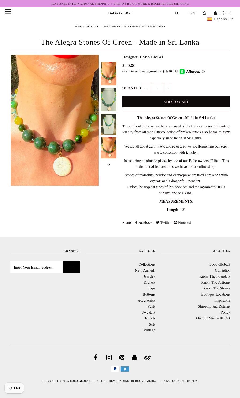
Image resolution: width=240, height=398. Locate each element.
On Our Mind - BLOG (213, 317)
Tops (151, 288)
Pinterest (184, 222)
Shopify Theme (105, 381)
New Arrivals (145, 270)
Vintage (149, 329)
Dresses (149, 282)
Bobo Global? (219, 264)
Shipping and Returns (214, 306)
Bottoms (149, 294)
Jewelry (149, 276)
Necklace (92, 26)
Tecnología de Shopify (179, 381)
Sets (152, 324)
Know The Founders (214, 276)
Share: (127, 222)
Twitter (165, 222)
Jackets (150, 317)
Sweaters (148, 312)
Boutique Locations (215, 294)
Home (78, 26)
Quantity (132, 87)
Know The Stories (216, 288)
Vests (151, 306)
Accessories (146, 300)
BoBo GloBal (120, 13)
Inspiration (222, 300)
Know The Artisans (215, 282)
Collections (147, 264)
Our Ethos (222, 270)
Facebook (145, 222)
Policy (225, 312)
